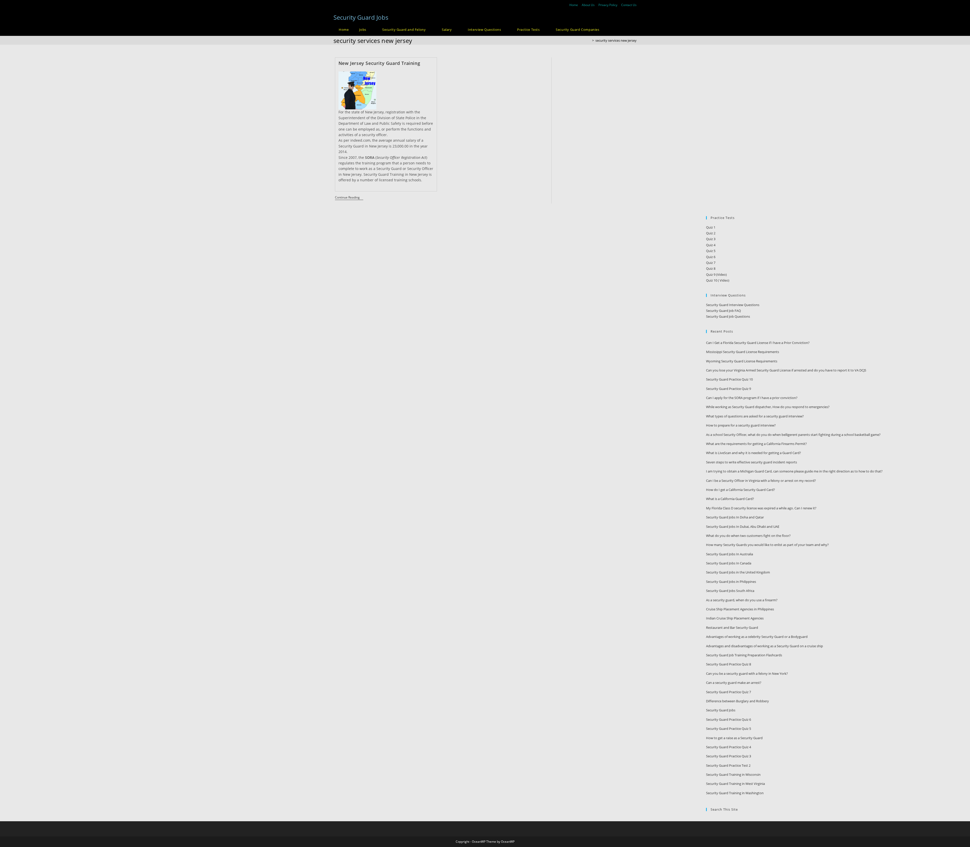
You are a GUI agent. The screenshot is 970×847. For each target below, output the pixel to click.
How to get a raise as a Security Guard (734, 738)
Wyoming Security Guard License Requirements (741, 361)
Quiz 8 (710, 268)
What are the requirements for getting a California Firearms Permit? (756, 443)
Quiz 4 (710, 245)
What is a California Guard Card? (730, 498)
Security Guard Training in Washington (735, 793)
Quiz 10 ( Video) (717, 280)
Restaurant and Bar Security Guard (732, 627)
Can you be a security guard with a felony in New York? (747, 673)
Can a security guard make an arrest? (733, 682)
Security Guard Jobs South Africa (730, 590)
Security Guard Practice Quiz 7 (728, 692)
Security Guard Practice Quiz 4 (728, 747)
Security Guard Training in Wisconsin (733, 774)
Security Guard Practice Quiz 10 (729, 379)
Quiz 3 (710, 239)
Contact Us (629, 5)
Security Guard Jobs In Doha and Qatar (735, 517)
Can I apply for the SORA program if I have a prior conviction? (751, 397)
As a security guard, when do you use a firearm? (742, 600)
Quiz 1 (710, 227)
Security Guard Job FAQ (723, 310)
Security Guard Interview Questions (732, 305)
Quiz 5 (710, 250)
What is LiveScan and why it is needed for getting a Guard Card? (753, 453)
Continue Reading (349, 198)
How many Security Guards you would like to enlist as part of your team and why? (767, 544)
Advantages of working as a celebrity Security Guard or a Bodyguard (757, 636)
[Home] (589, 40)
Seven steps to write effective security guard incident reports (751, 462)
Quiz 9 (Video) (716, 274)
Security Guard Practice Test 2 (728, 765)
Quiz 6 (710, 257)
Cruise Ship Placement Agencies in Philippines (740, 609)
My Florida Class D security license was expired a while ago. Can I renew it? (761, 508)
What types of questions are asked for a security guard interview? (755, 416)
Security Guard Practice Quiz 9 (728, 388)
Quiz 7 (710, 262)
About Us (588, 5)
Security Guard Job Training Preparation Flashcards (744, 655)
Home (573, 5)
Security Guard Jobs (360, 17)
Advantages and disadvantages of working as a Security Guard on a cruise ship (764, 646)
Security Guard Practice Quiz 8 (728, 664)
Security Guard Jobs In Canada (728, 563)
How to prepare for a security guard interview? (741, 425)
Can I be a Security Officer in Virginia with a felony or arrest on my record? (761, 480)
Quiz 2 (710, 233)
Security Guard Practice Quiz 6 (728, 719)
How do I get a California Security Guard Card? (740, 489)
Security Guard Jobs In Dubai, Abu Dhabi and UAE (742, 526)
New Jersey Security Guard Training (379, 63)
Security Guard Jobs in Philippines (731, 581)
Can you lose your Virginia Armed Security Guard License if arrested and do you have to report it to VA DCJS (786, 370)
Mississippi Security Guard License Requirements (742, 352)
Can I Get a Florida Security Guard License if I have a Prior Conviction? (758, 342)
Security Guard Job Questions (728, 316)
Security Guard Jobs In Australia (729, 554)
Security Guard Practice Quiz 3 (728, 756)
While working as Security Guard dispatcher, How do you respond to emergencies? (768, 407)
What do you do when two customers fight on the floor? (748, 535)
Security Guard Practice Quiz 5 (728, 728)
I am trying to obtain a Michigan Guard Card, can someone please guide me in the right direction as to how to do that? (794, 471)
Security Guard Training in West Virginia (735, 783)
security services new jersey (616, 40)
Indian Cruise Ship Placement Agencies (735, 618)
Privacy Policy (607, 5)
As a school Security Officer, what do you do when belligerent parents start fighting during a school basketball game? (793, 434)
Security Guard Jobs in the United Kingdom (738, 572)
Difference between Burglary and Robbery (737, 701)
